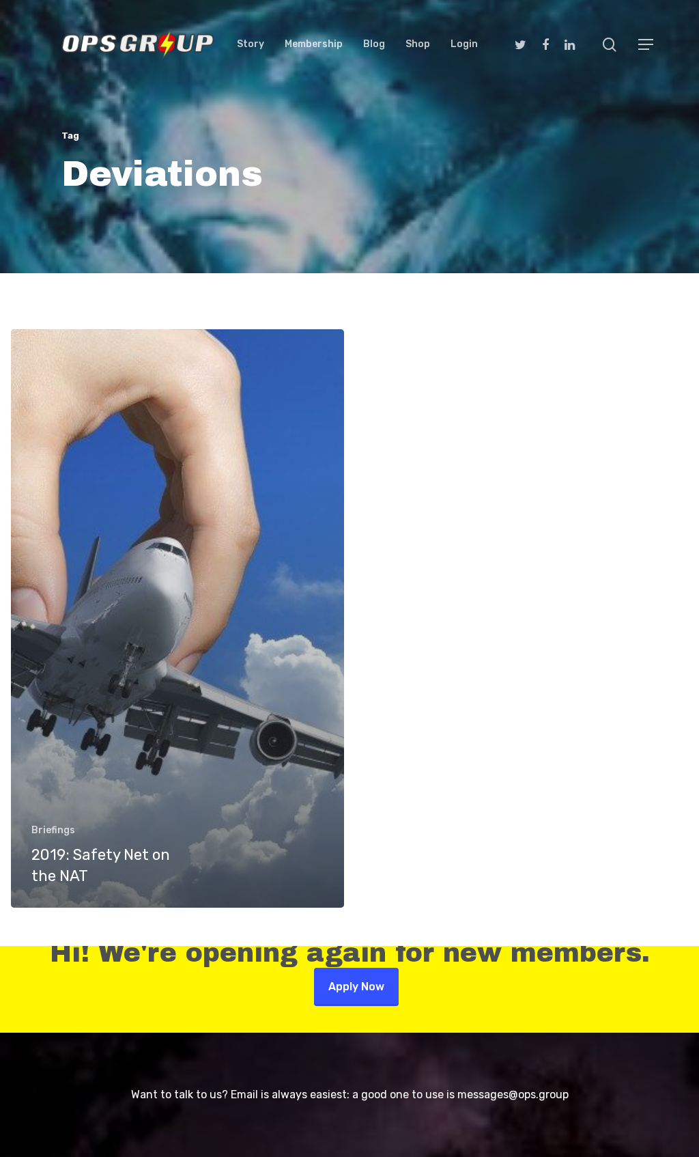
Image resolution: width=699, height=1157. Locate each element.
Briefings (53, 830)
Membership (314, 44)
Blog (374, 44)
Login (464, 44)
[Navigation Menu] (646, 44)
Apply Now (356, 986)
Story (250, 44)
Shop (417, 44)
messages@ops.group (513, 1094)
